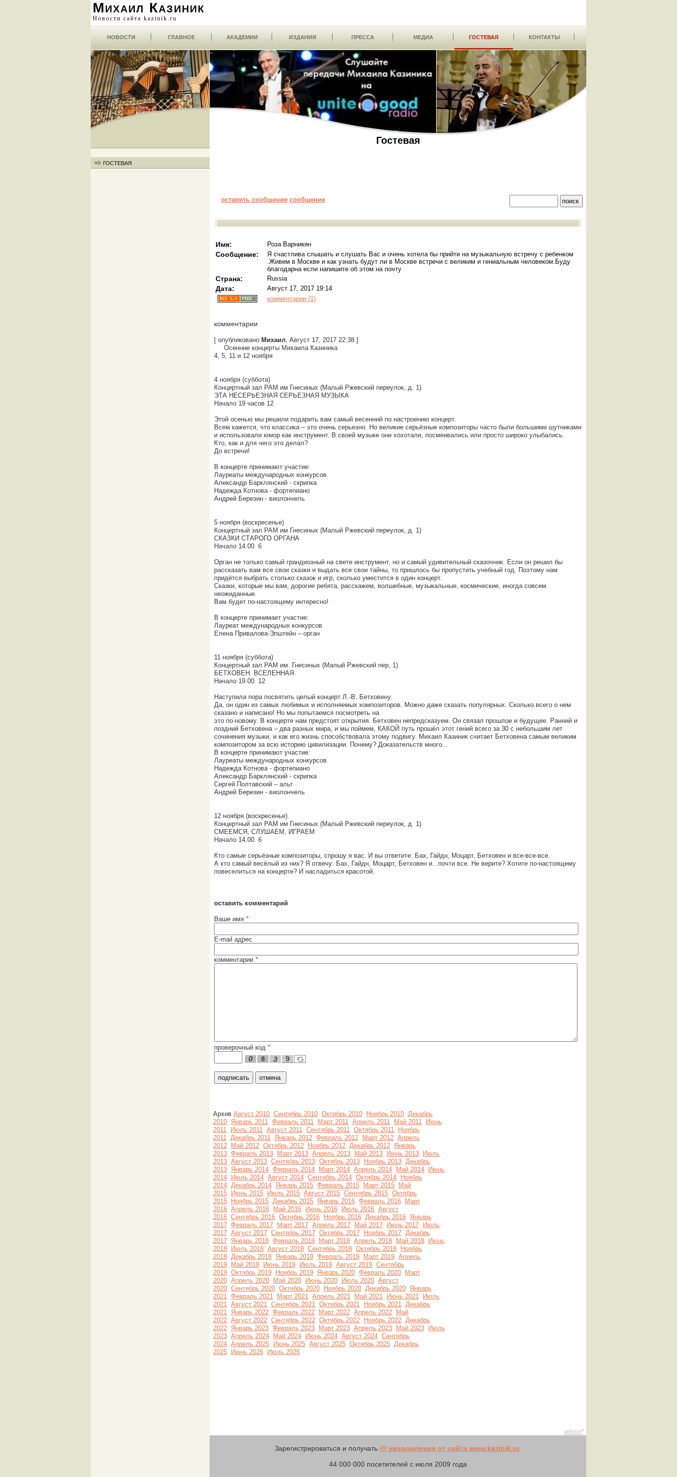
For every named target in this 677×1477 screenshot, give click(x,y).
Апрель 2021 (331, 1296)
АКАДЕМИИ (242, 37)
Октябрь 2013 (339, 1161)
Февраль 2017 (252, 1225)
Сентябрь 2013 (293, 1161)
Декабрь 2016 (385, 1217)
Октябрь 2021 (339, 1304)
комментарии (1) (291, 298)
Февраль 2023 (294, 1328)
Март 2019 (379, 1256)
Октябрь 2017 (339, 1233)
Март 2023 (334, 1328)
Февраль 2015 (338, 1185)
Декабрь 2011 (250, 1137)
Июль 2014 (247, 1177)
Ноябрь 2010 (385, 1114)
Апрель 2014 (373, 1169)
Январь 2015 (294, 1185)
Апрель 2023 (373, 1328)
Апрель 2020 (250, 1280)
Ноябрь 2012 (326, 1145)
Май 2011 (408, 1121)
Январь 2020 (336, 1272)
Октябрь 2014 (376, 1177)
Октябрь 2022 (339, 1320)
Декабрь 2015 (293, 1201)
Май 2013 (368, 1153)
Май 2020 (287, 1280)
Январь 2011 (249, 1121)
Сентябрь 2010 (296, 1114)
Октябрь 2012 (283, 1145)
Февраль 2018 (294, 1240)
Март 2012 (378, 1137)
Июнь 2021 (403, 1296)
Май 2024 (287, 1336)
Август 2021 (249, 1304)
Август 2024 (359, 1336)
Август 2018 (286, 1248)
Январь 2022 (250, 1312)
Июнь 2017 (403, 1225)
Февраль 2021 (252, 1296)
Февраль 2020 (380, 1272)
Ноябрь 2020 (342, 1288)
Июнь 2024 (321, 1336)
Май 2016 (287, 1209)
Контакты (544, 37)
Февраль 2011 (293, 1121)
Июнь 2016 (321, 1209)
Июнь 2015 (247, 1193)
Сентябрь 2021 (293, 1304)
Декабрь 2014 (251, 1185)
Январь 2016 (336, 1201)
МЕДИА (423, 37)
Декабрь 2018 (251, 1256)
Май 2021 (368, 1296)
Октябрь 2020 (299, 1288)
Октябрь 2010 (342, 1114)
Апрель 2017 (331, 1225)
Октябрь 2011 (374, 1129)
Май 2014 (410, 1169)
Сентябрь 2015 (366, 1193)
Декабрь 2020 (385, 1288)
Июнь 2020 (321, 1280)
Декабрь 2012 (369, 1145)
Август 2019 (354, 1264)
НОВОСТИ (121, 37)
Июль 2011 (246, 1129)
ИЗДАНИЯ (302, 37)
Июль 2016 (357, 1209)
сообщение (307, 199)
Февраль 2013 (252, 1153)
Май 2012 (245, 1145)
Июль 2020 (357, 1280)
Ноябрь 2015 (250, 1201)
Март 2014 (334, 1169)
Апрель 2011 (371, 1121)
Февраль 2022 (294, 1312)
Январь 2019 (294, 1256)
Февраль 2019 (338, 1256)
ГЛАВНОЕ (181, 37)
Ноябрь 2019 (294, 1272)
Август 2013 (249, 1161)
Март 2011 (333, 1121)
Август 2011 (284, 1129)
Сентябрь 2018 (330, 1248)
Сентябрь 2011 (328, 1129)
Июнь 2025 (289, 1344)
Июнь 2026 (247, 1352)
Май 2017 (368, 1225)
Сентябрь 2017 (293, 1233)
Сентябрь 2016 (253, 1217)
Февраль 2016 (380, 1201)
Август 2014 (286, 1177)
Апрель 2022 (373, 1312)
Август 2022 (249, 1320)
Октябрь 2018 (376, 1248)
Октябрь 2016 (299, 1217)
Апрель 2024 (250, 1336)
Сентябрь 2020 (253, 1288)
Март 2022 (334, 1312)
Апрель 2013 (331, 1153)
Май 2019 (245, 1264)
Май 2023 (410, 1328)
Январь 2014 (250, 1169)
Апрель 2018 (373, 1240)
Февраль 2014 (294, 1169)
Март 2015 (379, 1185)
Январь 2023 (250, 1328)
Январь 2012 (293, 1137)
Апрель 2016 (250, 1209)
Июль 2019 (315, 1264)
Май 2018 (410, 1240)
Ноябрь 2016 (342, 1217)
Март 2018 (334, 1240)
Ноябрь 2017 (382, 1233)
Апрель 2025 (250, 1344)
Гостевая (484, 37)
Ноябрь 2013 (382, 1161)
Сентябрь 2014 (330, 1177)
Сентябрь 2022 (293, 1320)
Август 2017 (249, 1233)
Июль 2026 (283, 1352)
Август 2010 (251, 1114)
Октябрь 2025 (369, 1344)
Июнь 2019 (279, 1264)
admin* (574, 1431)
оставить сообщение (254, 199)
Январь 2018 (250, 1240)
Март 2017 (292, 1225)
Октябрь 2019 (251, 1272)
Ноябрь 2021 (382, 1304)
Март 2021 (292, 1296)
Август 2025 (327, 1344)
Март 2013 (292, 1153)
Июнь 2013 (403, 1153)
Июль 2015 (283, 1193)
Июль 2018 (247, 1248)
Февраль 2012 (337, 1137)
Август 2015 (322, 1193)
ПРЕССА (362, 37)
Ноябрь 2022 (382, 1320)
